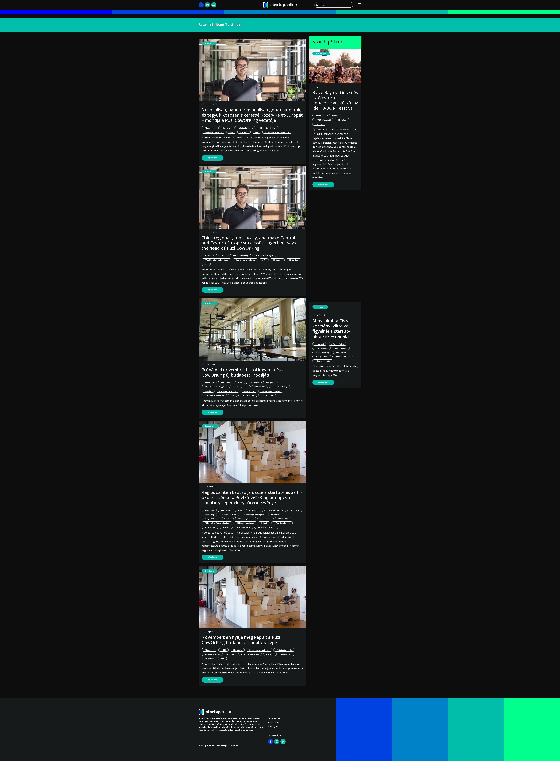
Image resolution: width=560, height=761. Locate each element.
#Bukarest (209, 658)
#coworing (209, 514)
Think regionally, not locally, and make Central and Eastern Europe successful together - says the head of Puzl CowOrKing (249, 243)
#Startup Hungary (275, 510)
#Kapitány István (322, 361)
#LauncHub (265, 519)
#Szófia (208, 391)
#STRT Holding (322, 352)
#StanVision (210, 527)
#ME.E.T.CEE (260, 387)
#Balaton (342, 120)
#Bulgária (225, 128)
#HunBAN (275, 514)
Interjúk (208, 43)
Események (210, 426)
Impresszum (273, 722)
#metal (335, 116)
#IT (256, 132)
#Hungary (277, 260)
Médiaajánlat (274, 726)
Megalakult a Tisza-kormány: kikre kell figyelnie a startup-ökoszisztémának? (331, 328)
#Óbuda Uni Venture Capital (217, 523)
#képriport (254, 383)
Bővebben (212, 157)
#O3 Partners (341, 352)
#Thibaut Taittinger (213, 132)
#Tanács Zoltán (343, 357)
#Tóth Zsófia (267, 395)
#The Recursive (243, 527)
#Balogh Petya (337, 344)
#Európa (270, 654)
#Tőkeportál (254, 510)
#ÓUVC (264, 523)
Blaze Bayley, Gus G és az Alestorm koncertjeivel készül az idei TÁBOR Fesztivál (335, 100)
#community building (245, 260)
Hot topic (209, 303)
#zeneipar (319, 116)
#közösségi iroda (245, 128)
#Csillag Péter (321, 348)
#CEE (223, 256)
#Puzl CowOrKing (267, 128)
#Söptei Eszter (248, 395)
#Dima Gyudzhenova (270, 391)
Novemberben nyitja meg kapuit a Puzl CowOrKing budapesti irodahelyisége (241, 639)
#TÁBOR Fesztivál (323, 120)
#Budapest (209, 128)
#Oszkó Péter (341, 348)
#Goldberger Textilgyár (215, 387)
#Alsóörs (319, 124)
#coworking (249, 391)
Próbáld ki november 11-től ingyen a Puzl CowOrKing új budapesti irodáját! (243, 372)
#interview (293, 260)
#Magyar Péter (321, 357)
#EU (231, 132)
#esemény (209, 383)
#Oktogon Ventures (245, 523)
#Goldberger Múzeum (214, 395)
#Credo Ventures (228, 514)
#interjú (244, 132)
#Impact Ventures (212, 519)
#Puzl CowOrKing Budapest (277, 132)
